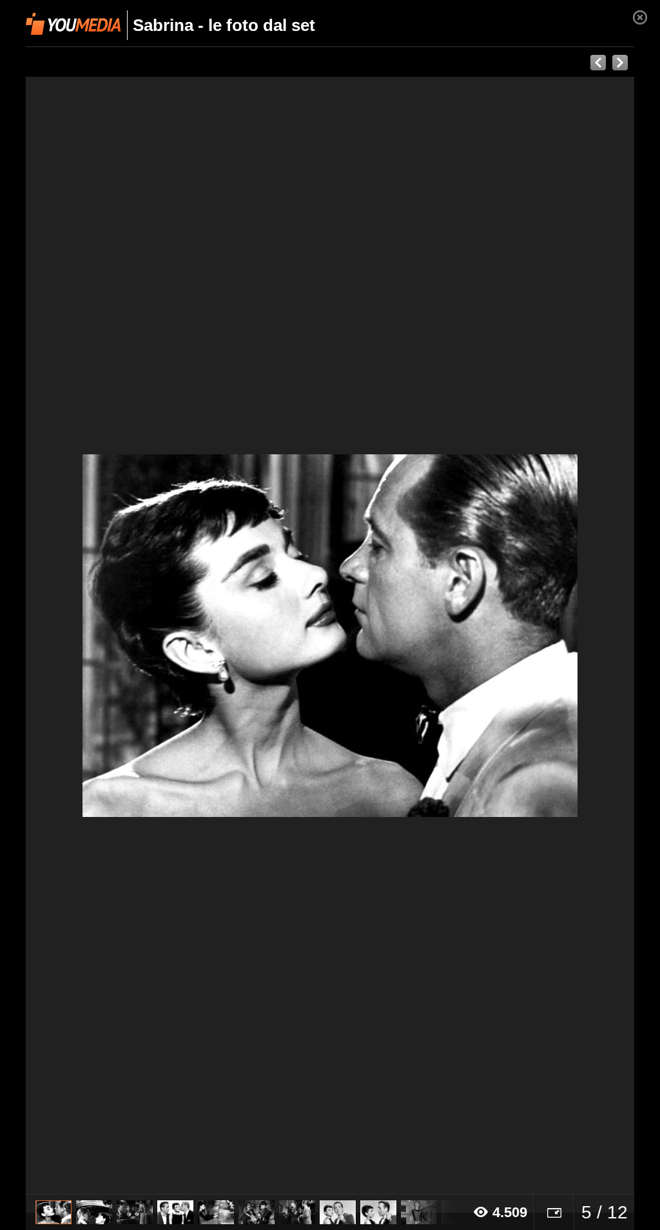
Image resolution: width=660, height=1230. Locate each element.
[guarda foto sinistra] (87, 636)
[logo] (73, 24)
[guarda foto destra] (391, 636)
